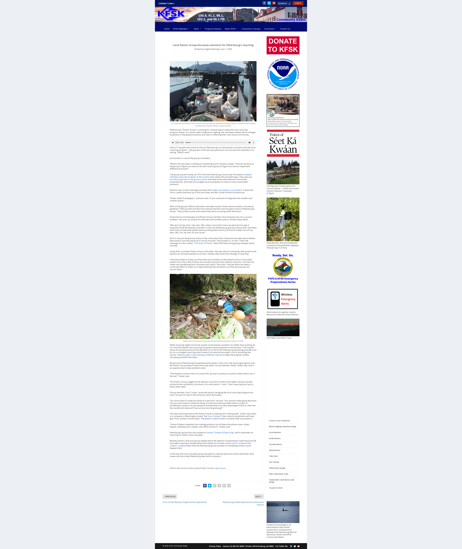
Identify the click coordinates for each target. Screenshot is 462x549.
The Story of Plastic (203, 243)
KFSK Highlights (180, 29)
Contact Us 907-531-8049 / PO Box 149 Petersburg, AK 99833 (248, 546)
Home (167, 29)
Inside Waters (274, 438)
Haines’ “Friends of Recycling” (220, 432)
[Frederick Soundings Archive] (283, 522)
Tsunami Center (276, 488)
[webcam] (283, 335)
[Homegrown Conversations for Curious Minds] (283, 183)
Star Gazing (274, 462)
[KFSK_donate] (283, 54)
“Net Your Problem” (212, 416)
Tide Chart (273, 456)
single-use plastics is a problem (227, 190)
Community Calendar (251, 29)
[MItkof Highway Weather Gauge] (283, 240)
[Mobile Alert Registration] (283, 310)
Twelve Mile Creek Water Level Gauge (281, 481)
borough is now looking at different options (201, 354)
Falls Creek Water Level (278, 474)
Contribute (269, 29)
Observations (274, 450)
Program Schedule (213, 29)
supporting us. (220, 468)
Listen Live (166, 3)
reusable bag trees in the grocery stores (188, 179)
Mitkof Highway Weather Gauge (282, 426)
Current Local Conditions (279, 420)
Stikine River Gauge (277, 468)
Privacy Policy (215, 546)
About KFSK (230, 29)
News (196, 29)
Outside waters (275, 444)
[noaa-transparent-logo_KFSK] (283, 90)
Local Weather (275, 432)
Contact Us (285, 29)
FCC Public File (282, 546)
